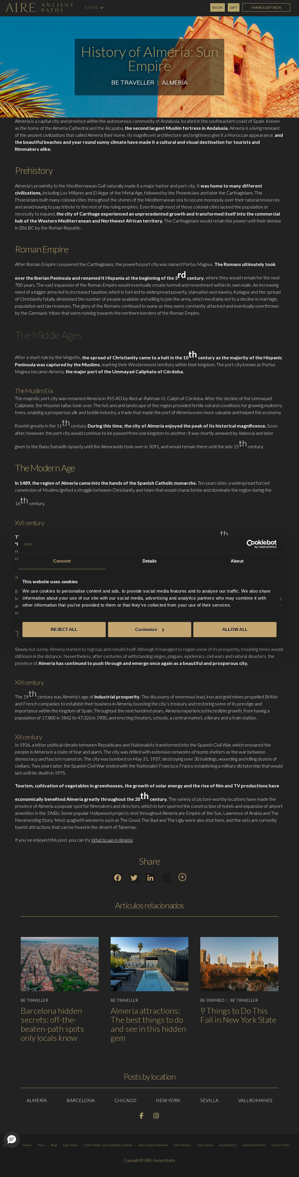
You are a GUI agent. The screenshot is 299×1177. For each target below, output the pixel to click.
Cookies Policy (281, 1145)
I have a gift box (266, 7)
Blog (54, 1145)
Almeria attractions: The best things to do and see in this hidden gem (148, 1024)
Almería (175, 82)
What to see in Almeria (112, 840)
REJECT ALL (64, 629)
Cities (91, 7)
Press (41, 1145)
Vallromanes (255, 1100)
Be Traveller (132, 82)
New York (168, 1100)
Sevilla (209, 1100)
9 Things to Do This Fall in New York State (238, 1015)
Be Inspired (212, 1000)
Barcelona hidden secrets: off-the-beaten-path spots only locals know (52, 1024)
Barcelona (81, 1100)
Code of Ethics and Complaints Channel (108, 1145)
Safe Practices (182, 1145)
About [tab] (237, 560)
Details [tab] (149, 560)
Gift (233, 7)
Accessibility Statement (153, 1145)
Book (217, 7)
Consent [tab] (62, 560)
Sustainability (228, 1145)
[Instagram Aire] (156, 1116)
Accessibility (205, 1145)
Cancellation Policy (254, 1145)
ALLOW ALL (235, 629)
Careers (27, 1145)
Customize (146, 629)
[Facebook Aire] (142, 1116)
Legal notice (70, 1145)
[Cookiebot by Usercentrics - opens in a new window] (251, 544)
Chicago (125, 1100)
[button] (12, 1140)
